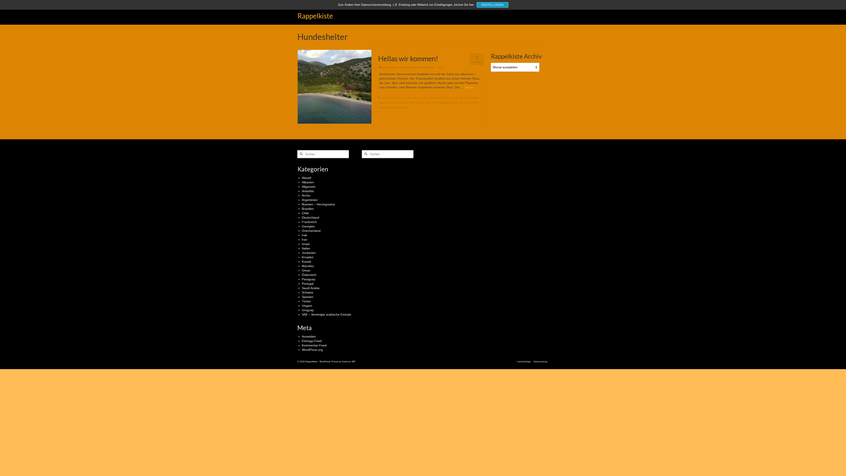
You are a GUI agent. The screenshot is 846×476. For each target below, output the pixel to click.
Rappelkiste (315, 15)
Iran (304, 239)
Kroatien (308, 257)
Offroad (391, 102)
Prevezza (430, 102)
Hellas (447, 98)
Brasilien (308, 208)
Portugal (308, 283)
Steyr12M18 (472, 102)
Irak (304, 235)
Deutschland (310, 217)
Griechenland (426, 67)
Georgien (308, 226)
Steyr (462, 102)
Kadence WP (348, 361)
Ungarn (307, 305)
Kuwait (306, 261)
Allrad (398, 98)
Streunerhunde (385, 107)
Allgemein (413, 67)
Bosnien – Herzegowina (318, 204)
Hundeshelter (471, 98)
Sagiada (454, 102)
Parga (412, 102)
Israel (306, 244)
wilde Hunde (401, 107)
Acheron (389, 98)
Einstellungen (492, 4)
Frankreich (309, 222)
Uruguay (308, 310)
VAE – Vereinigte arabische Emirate (326, 314)
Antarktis (308, 191)
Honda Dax (457, 98)
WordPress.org (312, 349)
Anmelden (309, 336)
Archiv (306, 195)
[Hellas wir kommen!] (334, 86)
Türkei (306, 301)
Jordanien (309, 253)
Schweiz (307, 292)
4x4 (382, 98)
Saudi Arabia (310, 288)
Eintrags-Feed (312, 341)
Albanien (308, 182)
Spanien (307, 297)
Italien (306, 248)
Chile (305, 213)
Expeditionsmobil (410, 98)
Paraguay (308, 279)
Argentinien (310, 200)
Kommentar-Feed (314, 345)
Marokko (308, 266)
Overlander (402, 102)
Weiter (469, 87)
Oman (306, 270)
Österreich (309, 275)
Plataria (420, 102)
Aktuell (403, 67)
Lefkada (382, 102)
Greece (424, 98)
